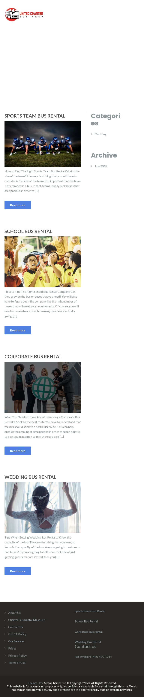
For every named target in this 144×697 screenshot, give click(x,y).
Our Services (16, 641)
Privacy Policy (17, 655)
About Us (14, 612)
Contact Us (15, 627)
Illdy (40, 683)
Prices (12, 648)
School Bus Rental (28, 231)
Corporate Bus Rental (33, 356)
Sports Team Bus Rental (34, 115)
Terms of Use (16, 662)
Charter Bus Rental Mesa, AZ (26, 620)
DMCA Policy (17, 634)
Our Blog (100, 134)
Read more (17, 205)
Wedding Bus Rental (30, 477)
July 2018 (101, 166)
